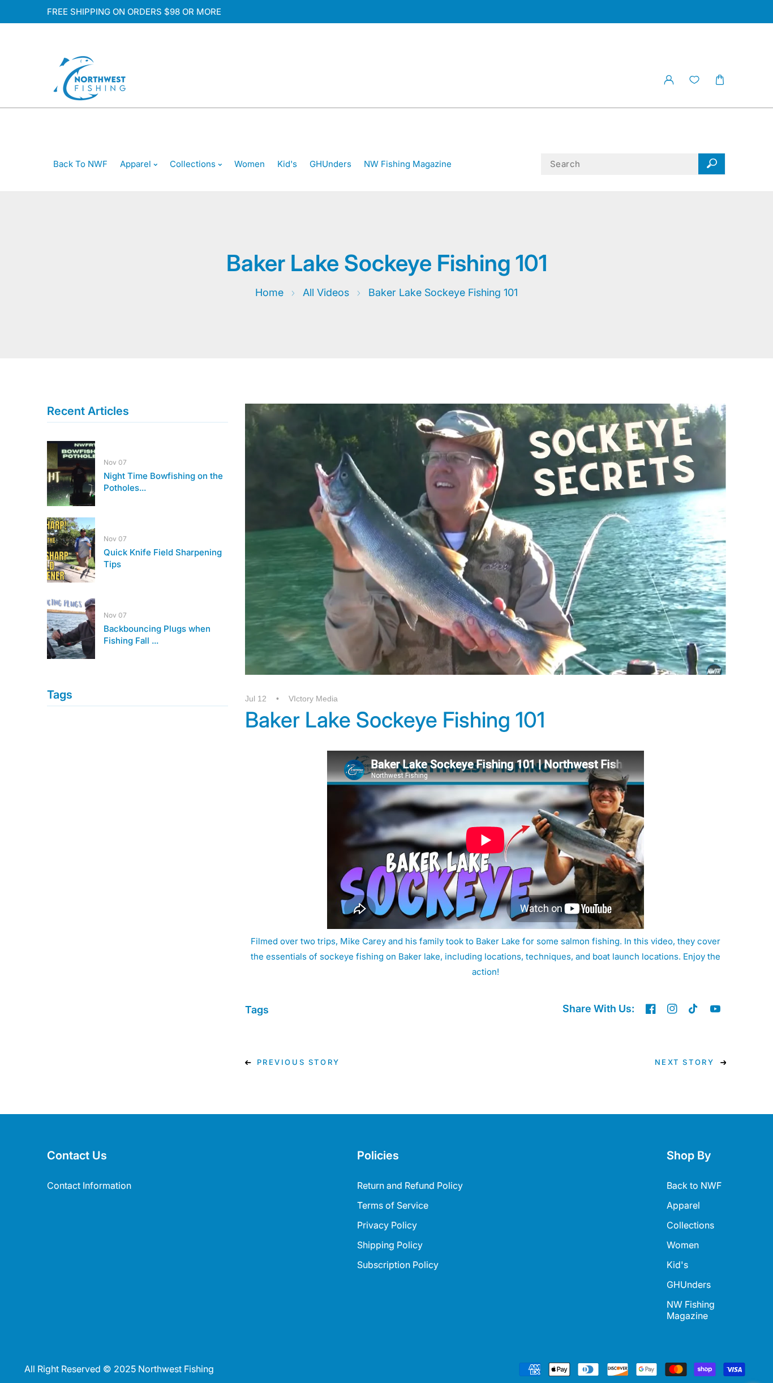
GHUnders (689, 1284)
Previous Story (298, 1062)
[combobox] (633, 164)
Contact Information (89, 1185)
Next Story (685, 1062)
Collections (690, 1225)
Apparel (683, 1205)
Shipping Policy (390, 1245)
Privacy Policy (387, 1225)
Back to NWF (694, 1185)
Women (683, 1245)
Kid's (677, 1264)
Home (269, 292)
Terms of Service (392, 1205)
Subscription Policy (398, 1264)
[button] (719, 80)
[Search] (711, 164)
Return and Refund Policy (410, 1185)
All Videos (326, 292)
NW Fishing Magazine (691, 1310)
